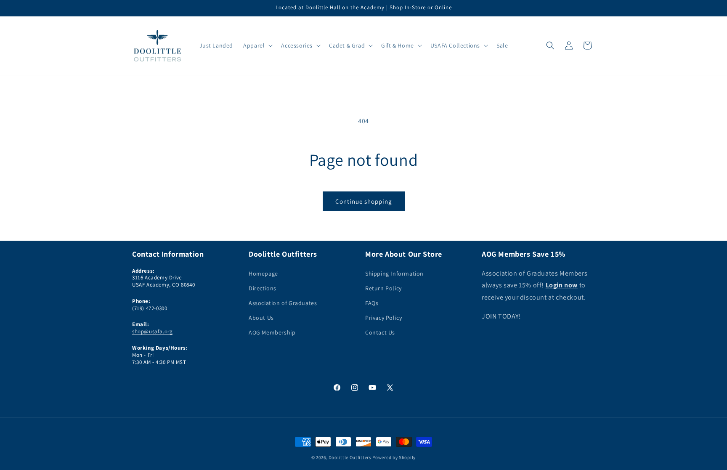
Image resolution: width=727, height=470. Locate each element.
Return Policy (383, 288)
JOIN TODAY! (501, 316)
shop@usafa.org (152, 331)
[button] (257, 45)
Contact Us (380, 332)
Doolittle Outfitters (350, 457)
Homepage (263, 273)
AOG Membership (272, 332)
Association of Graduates (283, 303)
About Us (261, 317)
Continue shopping (363, 201)
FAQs (371, 303)
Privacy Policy (383, 317)
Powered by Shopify (394, 457)
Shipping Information (394, 273)
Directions (262, 288)
